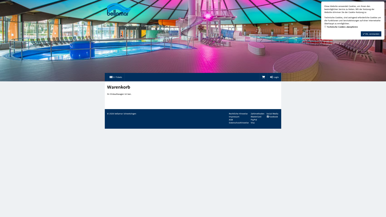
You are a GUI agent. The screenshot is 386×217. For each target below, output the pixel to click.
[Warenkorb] (263, 77)
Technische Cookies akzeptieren (342, 26)
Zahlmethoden (257, 113)
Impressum (234, 116)
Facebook (273, 116)
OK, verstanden (372, 34)
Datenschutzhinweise (239, 122)
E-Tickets (117, 77)
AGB (231, 119)
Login (276, 77)
